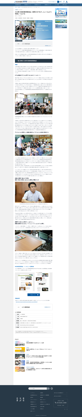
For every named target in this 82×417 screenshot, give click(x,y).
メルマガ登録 (57, 4)
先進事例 (19, 7)
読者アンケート (32, 411)
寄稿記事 (41, 397)
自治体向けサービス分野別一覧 (45, 404)
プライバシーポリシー (33, 399)
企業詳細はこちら (47, 45)
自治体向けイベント (28, 4)
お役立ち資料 (42, 406)
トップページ (32, 392)
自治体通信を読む (18, 4)
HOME (16, 7)
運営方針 (31, 397)
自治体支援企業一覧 (33, 406)
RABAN (41, 408)
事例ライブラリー (43, 399)
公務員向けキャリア (48, 4)
